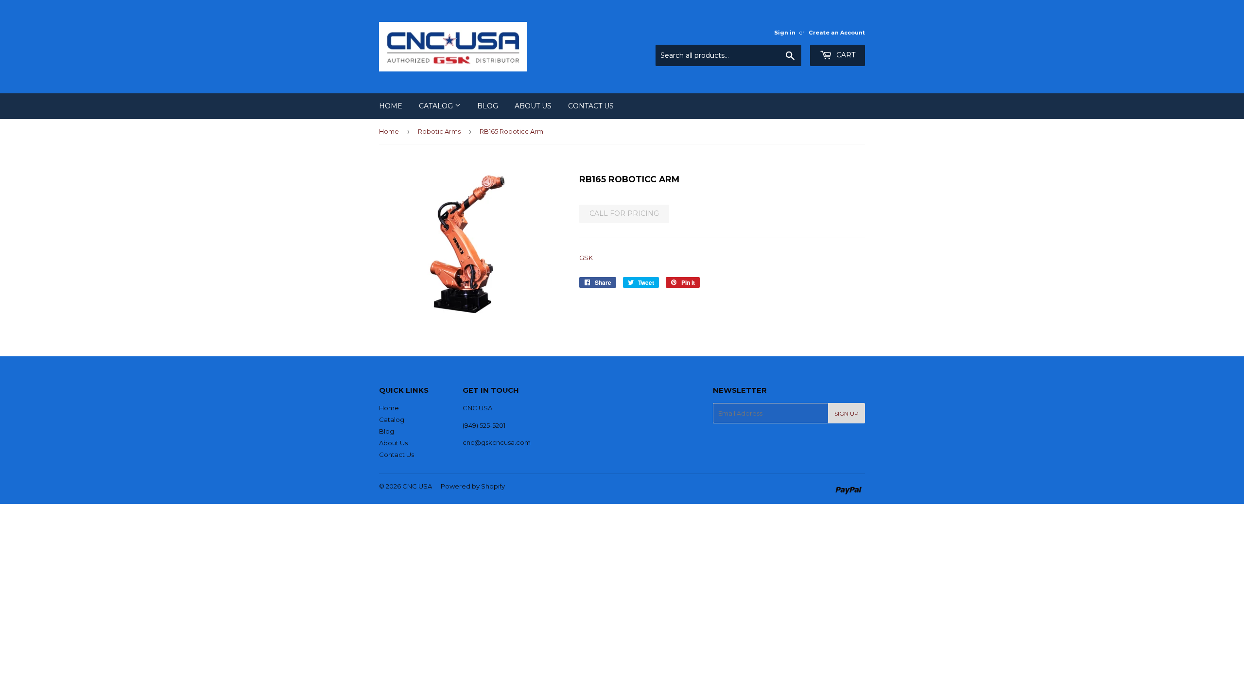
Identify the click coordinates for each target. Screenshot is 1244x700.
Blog (487, 106)
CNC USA (417, 486)
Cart (844, 55)
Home (390, 106)
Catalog (437, 106)
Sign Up (846, 413)
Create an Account (837, 32)
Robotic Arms (439, 131)
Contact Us (591, 106)
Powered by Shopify (473, 486)
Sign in (784, 32)
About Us (533, 106)
